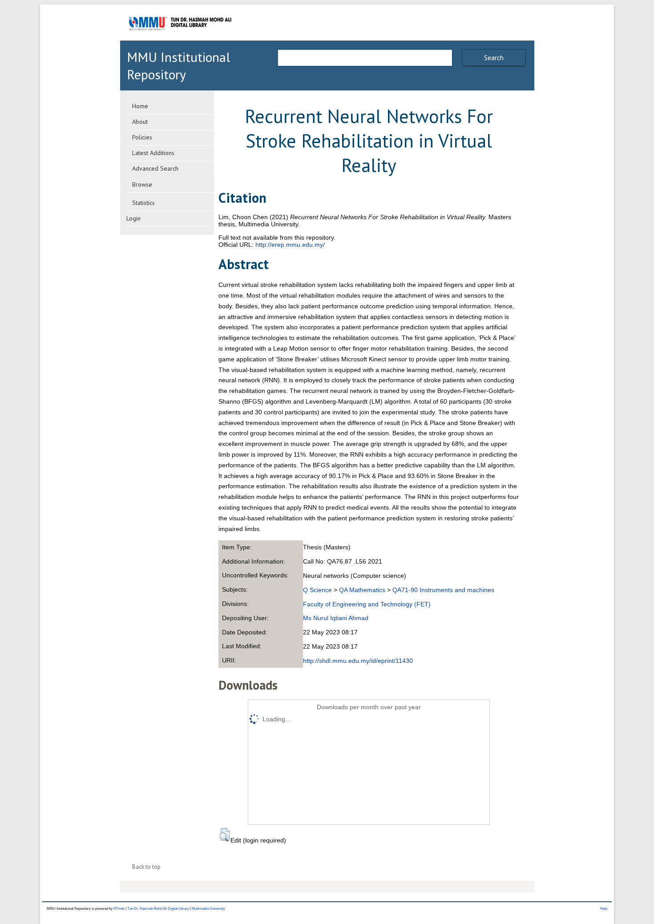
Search (494, 57)
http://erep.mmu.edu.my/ (290, 244)
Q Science (317, 589)
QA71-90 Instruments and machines (443, 589)
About (140, 122)
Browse (142, 184)
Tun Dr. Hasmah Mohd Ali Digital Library (158, 909)
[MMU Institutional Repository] (180, 39)
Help (603, 909)
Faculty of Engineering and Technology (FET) (367, 604)
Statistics (143, 203)
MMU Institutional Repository (178, 65)
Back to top (146, 867)
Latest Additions (153, 153)
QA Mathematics (362, 589)
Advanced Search (155, 168)
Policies (142, 137)
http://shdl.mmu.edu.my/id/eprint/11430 (358, 660)
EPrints (119, 909)
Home (140, 106)
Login (133, 218)
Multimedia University (208, 909)
